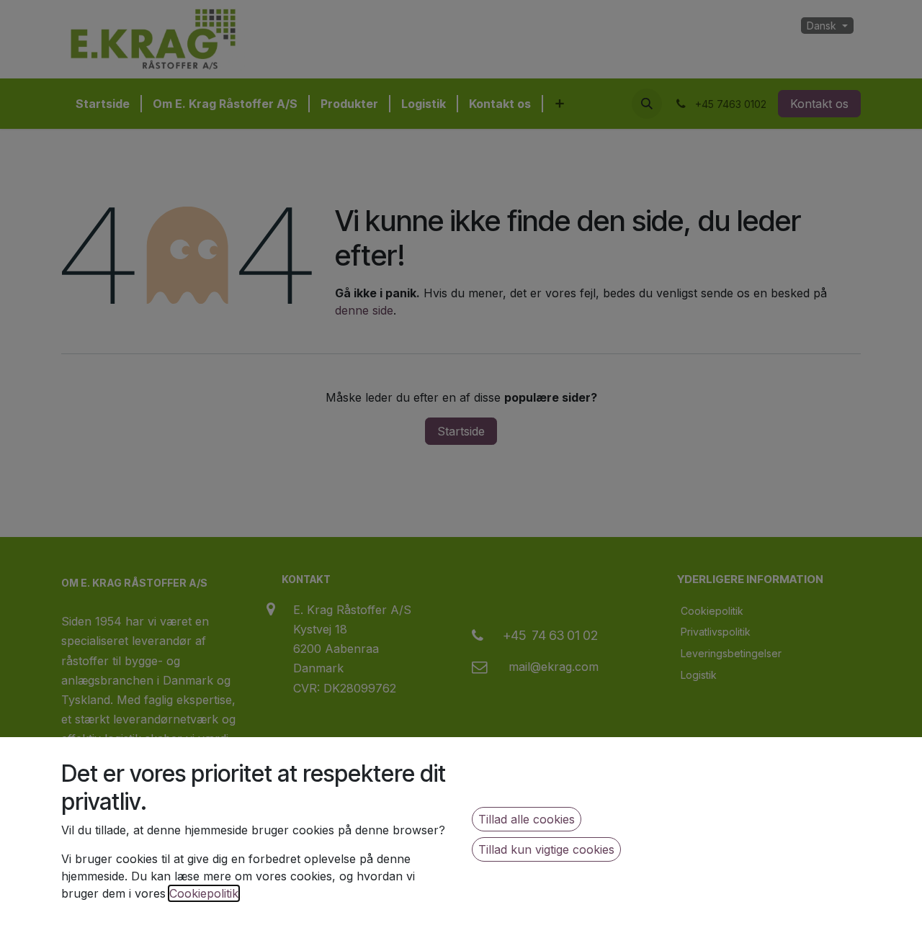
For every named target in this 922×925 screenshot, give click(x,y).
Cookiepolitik (203, 893)
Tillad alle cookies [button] (526, 819)
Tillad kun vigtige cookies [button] (546, 849)
